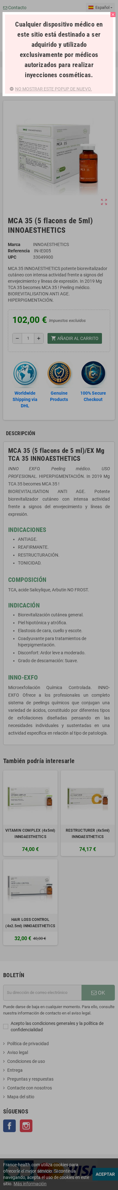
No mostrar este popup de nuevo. (53, 88)
